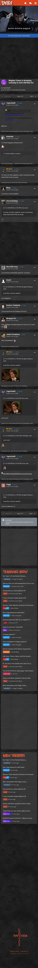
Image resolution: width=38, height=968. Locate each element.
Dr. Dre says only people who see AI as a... (17, 663)
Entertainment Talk (17, 586)
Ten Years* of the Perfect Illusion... (15, 576)
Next (31, 96)
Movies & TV (14, 623)
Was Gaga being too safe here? (13, 612)
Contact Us (24, 951)
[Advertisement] (19, 57)
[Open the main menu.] (35, 2)
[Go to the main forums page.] (30, 2)
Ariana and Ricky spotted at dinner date (16, 678)
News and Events (14, 630)
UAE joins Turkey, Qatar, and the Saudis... (17, 656)
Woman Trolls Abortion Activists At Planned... (18, 605)
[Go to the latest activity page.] (25, 2)
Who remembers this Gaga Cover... (15, 685)
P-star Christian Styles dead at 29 (14, 598)
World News (14, 608)
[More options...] (35, 104)
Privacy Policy (14, 951)
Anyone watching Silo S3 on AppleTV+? (16, 619)
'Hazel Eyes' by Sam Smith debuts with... (17, 810)
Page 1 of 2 (20, 96)
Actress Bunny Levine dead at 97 (14, 590)
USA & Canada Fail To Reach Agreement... (17, 649)
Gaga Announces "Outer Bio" (13, 627)
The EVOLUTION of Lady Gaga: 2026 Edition (18, 670)
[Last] (35, 96)
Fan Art (15, 674)
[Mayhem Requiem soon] (19, 19)
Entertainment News (18, 90)
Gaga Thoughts (18, 579)
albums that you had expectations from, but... (19, 583)
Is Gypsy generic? (9, 634)
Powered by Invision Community (19, 953)
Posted (12, 105)
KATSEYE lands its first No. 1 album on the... (18, 818)
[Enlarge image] (10, 375)
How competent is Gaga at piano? (14, 641)
